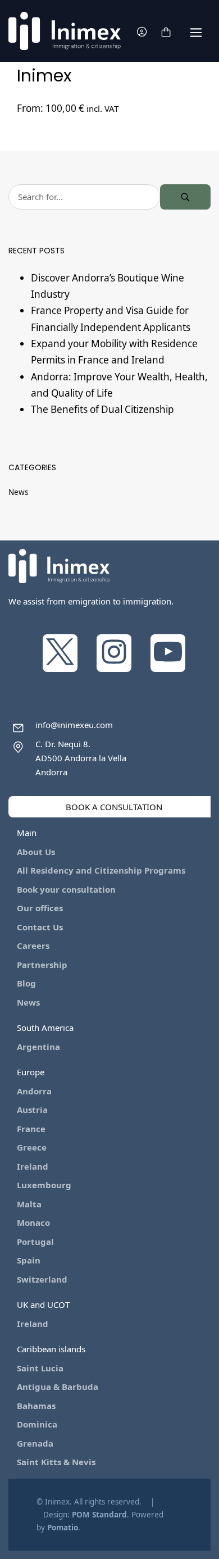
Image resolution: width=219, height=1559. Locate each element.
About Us (36, 851)
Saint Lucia (40, 1368)
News (18, 492)
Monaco (33, 1222)
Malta (29, 1204)
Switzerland (42, 1279)
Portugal (35, 1241)
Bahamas (36, 1405)
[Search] (185, 197)
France (31, 1128)
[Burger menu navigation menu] (196, 31)
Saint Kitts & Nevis (56, 1461)
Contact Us (40, 927)
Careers (33, 945)
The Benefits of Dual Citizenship (102, 409)
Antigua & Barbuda (57, 1386)
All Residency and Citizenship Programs (101, 870)
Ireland (32, 1166)
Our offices (40, 907)
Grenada (35, 1443)
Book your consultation (66, 889)
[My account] (142, 31)
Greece (32, 1147)
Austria (32, 1109)
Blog (26, 983)
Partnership (42, 964)
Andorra (34, 1091)
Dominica (37, 1424)
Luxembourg (44, 1184)
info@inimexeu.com (74, 724)
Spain (28, 1260)
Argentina (38, 1046)
